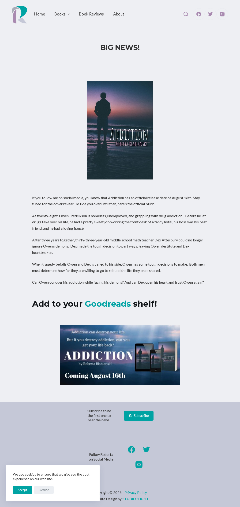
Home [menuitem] (39, 13)
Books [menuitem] (60, 13)
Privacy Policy (135, 492)
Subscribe (141, 415)
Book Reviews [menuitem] (91, 13)
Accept (22, 490)
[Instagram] (222, 14)
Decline (44, 490)
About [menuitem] (118, 13)
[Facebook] (199, 14)
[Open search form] (186, 14)
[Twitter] (210, 14)
